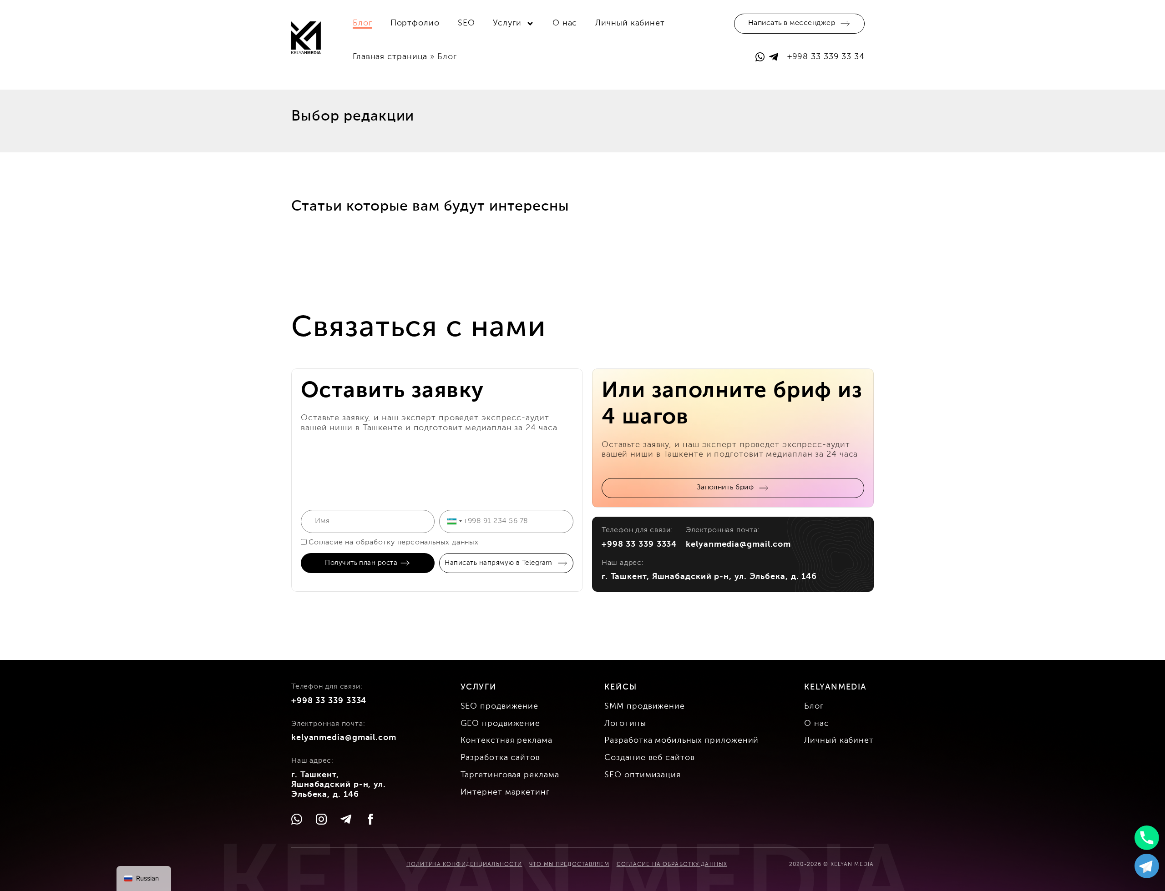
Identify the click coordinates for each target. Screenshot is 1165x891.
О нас (564, 23)
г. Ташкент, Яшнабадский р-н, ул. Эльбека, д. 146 (709, 577)
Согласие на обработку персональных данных (394, 542)
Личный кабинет (630, 23)
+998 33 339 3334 (639, 544)
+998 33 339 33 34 (826, 57)
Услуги (507, 23)
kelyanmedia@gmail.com (738, 544)
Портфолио (415, 23)
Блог (362, 23)
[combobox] (454, 521)
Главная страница (390, 57)
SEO (466, 23)
